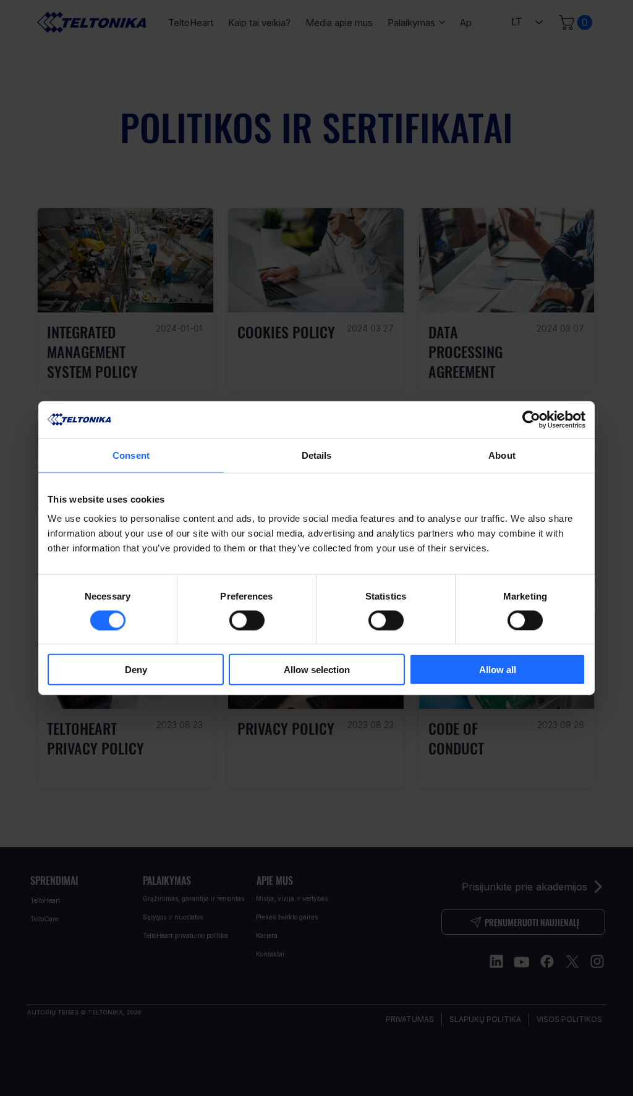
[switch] (247, 620)
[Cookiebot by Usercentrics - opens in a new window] (531, 419)
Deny (136, 669)
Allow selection (317, 669)
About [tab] (502, 455)
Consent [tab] (131, 455)
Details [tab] (317, 455)
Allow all (497, 669)
